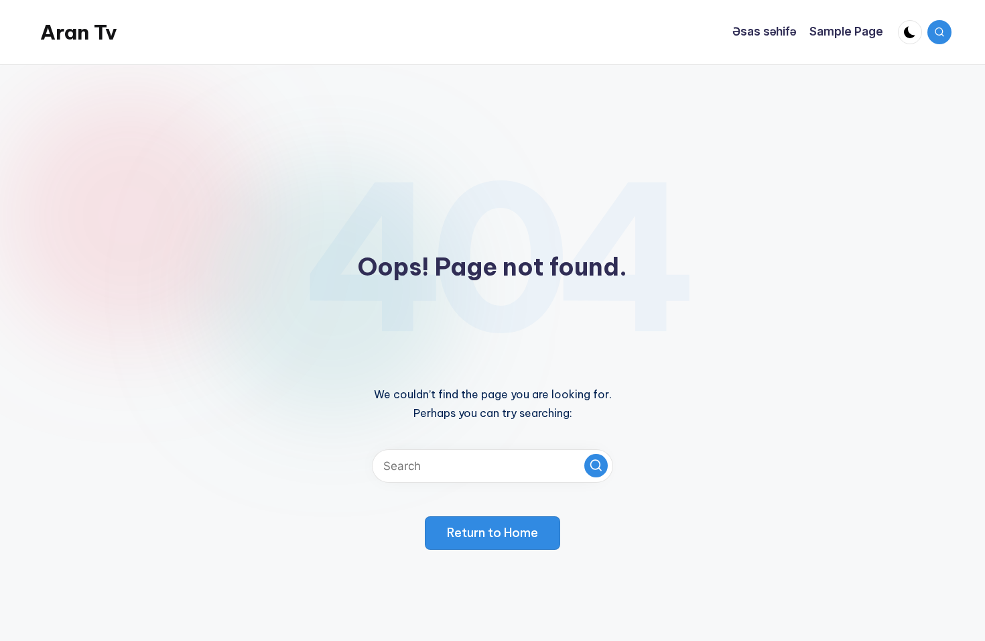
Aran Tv (78, 32)
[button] (596, 465)
